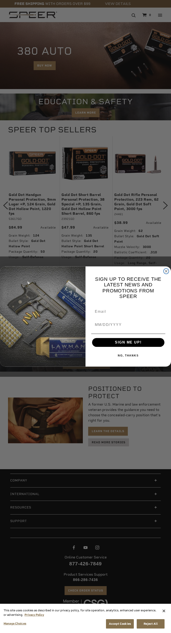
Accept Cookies (120, 623)
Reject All (150, 623)
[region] (85, 618)
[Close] (164, 611)
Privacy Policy (34, 614)
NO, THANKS (128, 355)
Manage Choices (15, 623)
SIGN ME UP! (128, 342)
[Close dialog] (166, 271)
